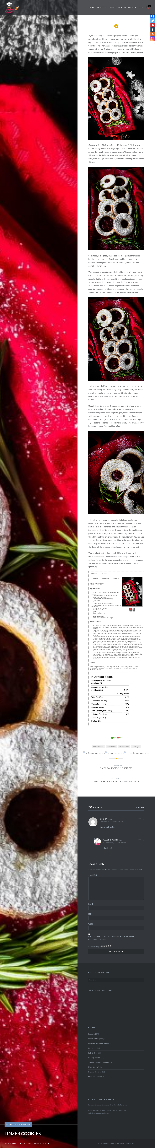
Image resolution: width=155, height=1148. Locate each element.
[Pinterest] (152, 25)
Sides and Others (94, 1077)
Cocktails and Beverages (97, 1043)
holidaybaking (98, 746)
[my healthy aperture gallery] (136, 753)
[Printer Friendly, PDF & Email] (116, 737)
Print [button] (134, 610)
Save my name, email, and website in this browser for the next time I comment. (115, 938)
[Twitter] (152, 20)
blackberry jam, (134, 652)
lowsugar (136, 746)
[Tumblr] (152, 29)
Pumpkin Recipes (94, 1072)
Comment (93, 875)
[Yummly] (152, 34)
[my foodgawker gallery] (94, 753)
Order (112, 7)
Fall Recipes (92, 1053)
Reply (142, 819)
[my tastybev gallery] (114, 753)
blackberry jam (133, 46)
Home (91, 7)
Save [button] (130, 610)
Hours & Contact (127, 7)
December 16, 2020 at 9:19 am (111, 822)
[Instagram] (152, 38)
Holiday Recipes (22, 1124)
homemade (111, 746)
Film (141, 7)
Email (91, 914)
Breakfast (92, 1034)
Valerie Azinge (20, 1143)
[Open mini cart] (147, 8)
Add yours (138, 807)
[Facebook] (152, 16)
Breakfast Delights (95, 1039)
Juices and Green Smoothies (98, 1062)
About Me (102, 7)
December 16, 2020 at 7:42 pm (114, 843)
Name (91, 904)
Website (92, 924)
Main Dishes (93, 1067)
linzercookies (124, 746)
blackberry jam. (114, 426)
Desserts (10, 1124)
